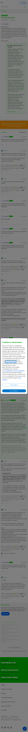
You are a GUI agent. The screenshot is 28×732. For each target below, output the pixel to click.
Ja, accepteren (14, 391)
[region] (14, 366)
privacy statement (19, 370)
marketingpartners (10, 362)
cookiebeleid (8, 370)
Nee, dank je (14, 385)
